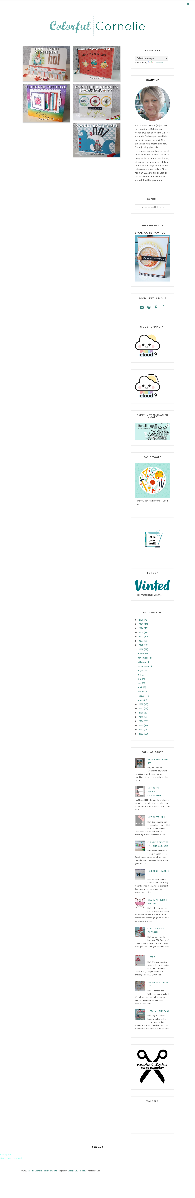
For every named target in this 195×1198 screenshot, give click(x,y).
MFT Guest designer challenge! (154, 792)
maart (141, 691)
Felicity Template (50, 1171)
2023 (141, 632)
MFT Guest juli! (156, 817)
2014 (141, 721)
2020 (141, 645)
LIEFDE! (151, 957)
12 (52, 118)
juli (139, 674)
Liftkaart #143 (97, 49)
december (143, 653)
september (144, 666)
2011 (141, 733)
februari (142, 695)
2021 (141, 640)
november (143, 657)
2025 (141, 624)
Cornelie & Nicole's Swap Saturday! (96, 88)
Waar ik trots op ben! (11, 1158)
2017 (141, 708)
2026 (141, 619)
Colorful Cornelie (35, 1171)
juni (140, 678)
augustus (143, 670)
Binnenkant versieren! (46, 50)
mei (140, 683)
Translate (158, 62)
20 (52, 77)
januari (141, 700)
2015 (141, 716)
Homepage (5, 1154)
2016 (141, 712)
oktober (142, 662)
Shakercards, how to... (150, 232)
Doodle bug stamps (97, 125)
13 (103, 116)
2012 (141, 729)
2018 (141, 704)
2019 (141, 649)
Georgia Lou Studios (76, 1171)
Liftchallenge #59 (158, 1011)
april (140, 687)
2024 (141, 628)
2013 (141, 725)
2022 (141, 636)
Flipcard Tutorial (46, 87)
